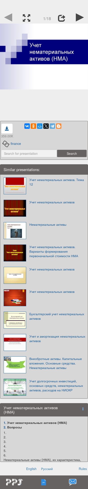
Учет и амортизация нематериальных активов (57, 338)
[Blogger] (58, 126)
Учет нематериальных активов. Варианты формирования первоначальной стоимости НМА (53, 251)
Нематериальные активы (47, 224)
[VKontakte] (27, 126)
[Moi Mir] (39, 126)
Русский (47, 468)
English (31, 468)
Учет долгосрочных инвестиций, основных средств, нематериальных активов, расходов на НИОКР (56, 385)
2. (5, 427)
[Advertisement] (44, 5)
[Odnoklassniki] (33, 126)
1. (5, 422)
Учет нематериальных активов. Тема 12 (56, 181)
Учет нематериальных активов (51, 202)
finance (16, 143)
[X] (46, 126)
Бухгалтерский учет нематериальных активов (56, 316)
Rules (83, 468)
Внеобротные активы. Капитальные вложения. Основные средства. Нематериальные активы (55, 363)
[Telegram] (52, 126)
